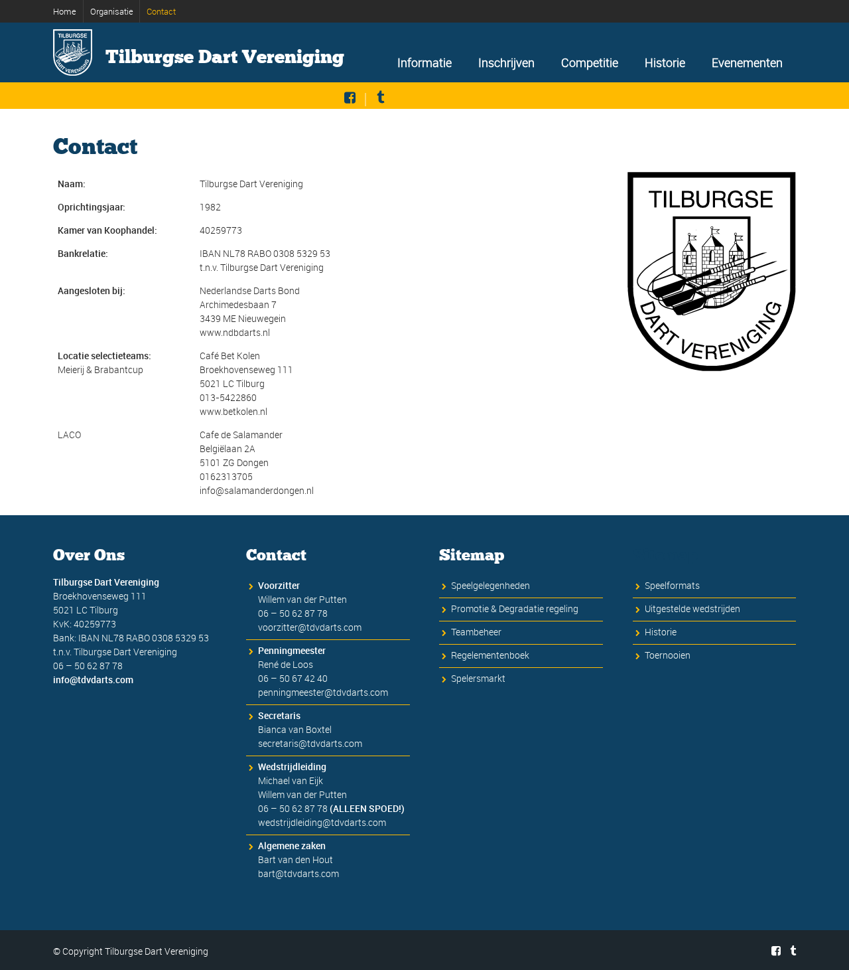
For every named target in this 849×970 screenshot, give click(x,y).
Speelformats (672, 585)
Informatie (424, 62)
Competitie (589, 62)
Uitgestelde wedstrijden (692, 608)
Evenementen (747, 62)
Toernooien (667, 655)
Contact (161, 11)
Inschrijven (506, 62)
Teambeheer (476, 631)
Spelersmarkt (478, 678)
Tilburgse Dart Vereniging (224, 57)
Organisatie (111, 11)
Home (64, 11)
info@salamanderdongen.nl (257, 490)
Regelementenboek (490, 655)
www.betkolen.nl (233, 411)
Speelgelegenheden (490, 585)
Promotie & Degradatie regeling (514, 608)
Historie (665, 62)
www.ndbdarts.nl (235, 332)
